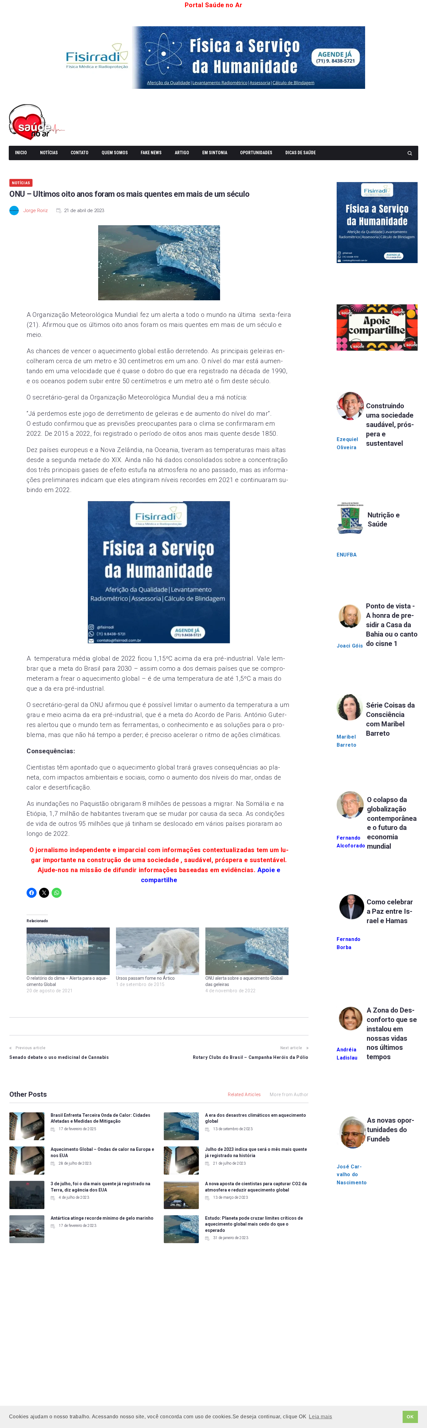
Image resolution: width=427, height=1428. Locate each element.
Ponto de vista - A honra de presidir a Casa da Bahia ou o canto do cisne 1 (392, 625)
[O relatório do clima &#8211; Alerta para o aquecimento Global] (68, 951)
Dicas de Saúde (300, 152)
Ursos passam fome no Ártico (145, 978)
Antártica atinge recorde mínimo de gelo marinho (102, 1218)
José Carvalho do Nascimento (352, 1175)
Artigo (182, 152)
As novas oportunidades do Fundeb (390, 1129)
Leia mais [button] (320, 1416)
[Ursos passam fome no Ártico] (157, 951)
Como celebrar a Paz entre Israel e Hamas (390, 911)
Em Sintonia (214, 152)
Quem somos (115, 152)
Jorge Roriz (35, 210)
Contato (79, 152)
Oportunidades (256, 152)
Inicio (21, 152)
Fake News (151, 152)
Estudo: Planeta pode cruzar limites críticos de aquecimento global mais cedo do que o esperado (254, 1224)
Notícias (49, 152)
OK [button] (410, 1416)
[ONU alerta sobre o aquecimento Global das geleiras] (247, 951)
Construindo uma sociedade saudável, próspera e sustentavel (390, 424)
